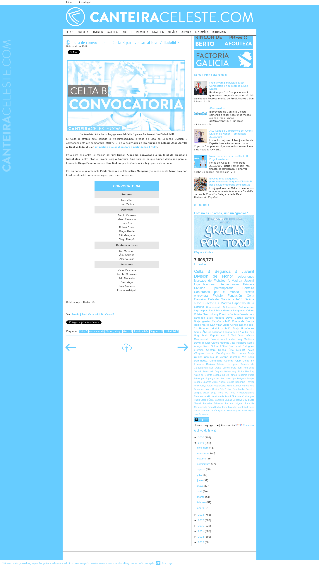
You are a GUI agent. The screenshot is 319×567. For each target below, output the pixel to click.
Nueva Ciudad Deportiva (232, 382)
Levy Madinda (245, 339)
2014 (201, 536)
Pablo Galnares (202, 410)
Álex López (239, 353)
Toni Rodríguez (246, 367)
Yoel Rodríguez (245, 346)
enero (201, 508)
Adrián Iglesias (218, 410)
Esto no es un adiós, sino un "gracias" (221, 213)
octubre (202, 458)
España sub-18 (221, 375)
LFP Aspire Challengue (242, 396)
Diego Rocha (214, 407)
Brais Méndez (215, 317)
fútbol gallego (113, 331)
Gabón (227, 371)
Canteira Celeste (206, 299)
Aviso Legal (167, 563)
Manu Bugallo (234, 410)
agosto (201, 469)
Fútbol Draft (227, 346)
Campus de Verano (216, 357)
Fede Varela (242, 385)
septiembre (204, 464)
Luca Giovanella (201, 414)
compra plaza (201, 392)
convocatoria (96, 331)
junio (200, 480)
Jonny (214, 314)
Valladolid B (171, 331)
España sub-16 (219, 335)
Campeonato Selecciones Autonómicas (230, 307)
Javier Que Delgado (235, 378)
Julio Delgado (216, 371)
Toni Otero (237, 335)
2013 (201, 542)
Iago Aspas (200, 310)
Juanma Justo (210, 382)
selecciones (246, 276)
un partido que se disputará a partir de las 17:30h (126, 146)
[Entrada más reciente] (70, 350)
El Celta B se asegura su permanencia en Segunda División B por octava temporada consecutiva (230, 181)
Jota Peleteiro (238, 342)
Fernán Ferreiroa (238, 375)
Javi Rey (232, 389)
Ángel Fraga (213, 385)
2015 (201, 531)
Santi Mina (215, 310)
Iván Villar (216, 324)
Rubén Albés (141, 331)
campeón (199, 317)
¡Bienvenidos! (217, 108)
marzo (201, 496)
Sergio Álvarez (202, 332)
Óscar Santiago (216, 400)
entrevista (201, 295)
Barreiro (249, 317)
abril (200, 491)
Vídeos (250, 310)
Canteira (248, 288)
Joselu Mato (229, 367)
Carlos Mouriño (220, 342)
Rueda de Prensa (243, 321)
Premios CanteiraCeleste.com (236, 314)
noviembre (203, 453)
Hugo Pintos (238, 371)
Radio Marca (201, 324)
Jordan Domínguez (218, 353)
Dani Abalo (215, 367)
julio (200, 475)
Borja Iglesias (202, 321)
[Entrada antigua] (182, 350)
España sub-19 (221, 321)
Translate (248, 425)
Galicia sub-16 (231, 299)
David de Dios (202, 342)
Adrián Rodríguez (228, 364)
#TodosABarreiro (245, 392)
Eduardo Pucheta (223, 403)
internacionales (229, 284)
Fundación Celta (241, 295)
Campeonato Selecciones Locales (214, 339)
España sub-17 (232, 332)
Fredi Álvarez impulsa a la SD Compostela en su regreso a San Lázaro (228, 85)
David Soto (248, 400)
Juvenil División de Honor (224, 274)
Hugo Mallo (201, 335)
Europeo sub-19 (202, 396)
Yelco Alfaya (200, 385)
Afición (250, 335)
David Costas (234, 317)
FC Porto (230, 392)
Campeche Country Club (225, 360)
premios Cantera (205, 350)
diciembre (203, 447)
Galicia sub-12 (221, 328)
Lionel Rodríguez (245, 407)
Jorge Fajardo (229, 407)
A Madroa (235, 280)
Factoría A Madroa (218, 303)
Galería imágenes (234, 310)
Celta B (83, 331)
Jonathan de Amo (220, 396)
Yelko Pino (248, 332)
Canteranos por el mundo (216, 292)
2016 (201, 525)
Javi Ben (219, 378)
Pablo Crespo (201, 400)
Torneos (248, 292)
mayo (200, 486)
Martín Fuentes (246, 389)
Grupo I (127, 331)
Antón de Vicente (203, 375)
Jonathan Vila (238, 357)
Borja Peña (217, 392)
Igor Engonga (208, 378)
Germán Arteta (201, 371)
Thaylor (250, 382)
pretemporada (223, 288)
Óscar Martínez (228, 385)
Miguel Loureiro (203, 403)
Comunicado (200, 407)
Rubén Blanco (202, 314)
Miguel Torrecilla (245, 403)
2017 (201, 520)
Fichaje (218, 295)
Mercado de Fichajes (209, 280)
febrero (201, 502)
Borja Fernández (243, 328)
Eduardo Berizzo (204, 364)
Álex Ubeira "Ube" (216, 389)
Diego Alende (230, 324)
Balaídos (217, 332)
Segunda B (156, 331)
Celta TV (248, 360)
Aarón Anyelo (248, 411)
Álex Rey (249, 371)
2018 (201, 514)
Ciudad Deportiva (233, 400)
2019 (201, 443)
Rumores (204, 328)
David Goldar (211, 346)
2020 (201, 437)
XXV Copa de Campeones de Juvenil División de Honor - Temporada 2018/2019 (231, 133)
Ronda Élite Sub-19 (231, 350)
